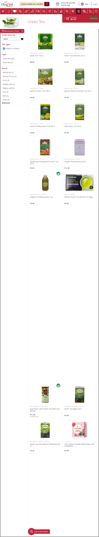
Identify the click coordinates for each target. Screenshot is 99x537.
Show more (6, 103)
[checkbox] (13, 48)
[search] (46, 4)
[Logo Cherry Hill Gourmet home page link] (7, 4)
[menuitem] (3, 11)
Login (95, 4)
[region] (80, 18)
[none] (45, 46)
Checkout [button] (94, 18)
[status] (74, 17)
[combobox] (34, 4)
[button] (66, 4)
